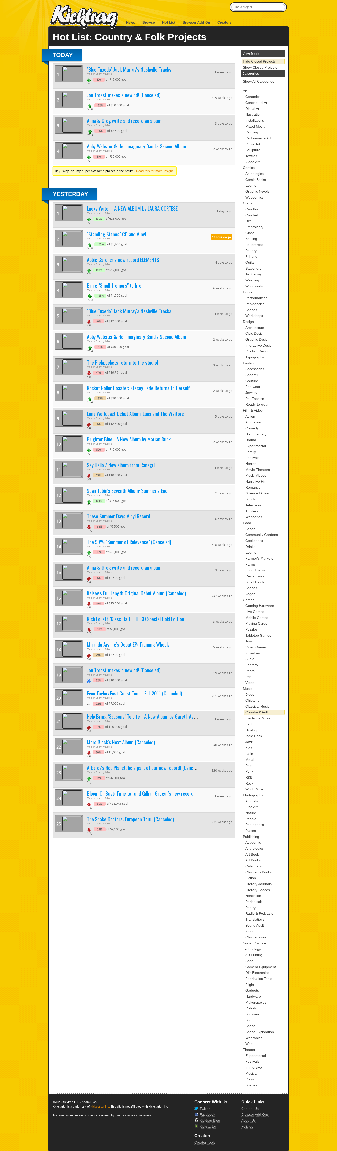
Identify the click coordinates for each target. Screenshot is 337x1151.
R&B (248, 777)
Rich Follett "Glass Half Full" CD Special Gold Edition (135, 618)
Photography (253, 795)
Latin (249, 754)
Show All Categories (258, 81)
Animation (253, 422)
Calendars (253, 866)
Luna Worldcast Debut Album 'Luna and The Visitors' (136, 413)
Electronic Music (258, 718)
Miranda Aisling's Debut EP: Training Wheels (128, 644)
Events (250, 185)
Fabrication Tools (258, 979)
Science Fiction (257, 493)
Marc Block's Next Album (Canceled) (121, 742)
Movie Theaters (257, 470)
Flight (249, 985)
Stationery (253, 268)
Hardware (253, 996)
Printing (251, 256)
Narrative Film (256, 481)
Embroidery (254, 227)
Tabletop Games (258, 635)
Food (247, 523)
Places (250, 831)
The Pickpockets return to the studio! (122, 362)
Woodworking (256, 286)
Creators (224, 22)
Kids (248, 748)
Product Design (257, 351)
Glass (249, 233)
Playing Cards (256, 623)
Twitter (205, 1109)
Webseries (253, 517)
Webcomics (254, 197)
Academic (253, 842)
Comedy (252, 428)
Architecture (254, 327)
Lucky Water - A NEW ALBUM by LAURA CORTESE (132, 208)
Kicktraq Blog (210, 1120)
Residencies (254, 304)
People (250, 819)
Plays (249, 1079)
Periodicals (253, 902)
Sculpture (252, 150)
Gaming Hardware (259, 606)
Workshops (254, 316)
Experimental (255, 446)
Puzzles (251, 629)
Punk (249, 771)
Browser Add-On (196, 22)
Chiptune (252, 700)
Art (245, 91)
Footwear (252, 387)
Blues (249, 694)
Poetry (250, 908)
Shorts (250, 499)
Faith (249, 724)
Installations (254, 120)
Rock (249, 783)
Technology (252, 949)
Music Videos (255, 475)
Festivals (252, 458)
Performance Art (258, 138)
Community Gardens (261, 535)
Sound (250, 1020)
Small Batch (254, 582)
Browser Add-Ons (255, 1114)
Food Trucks (255, 570)
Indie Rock (253, 736)
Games (248, 600)
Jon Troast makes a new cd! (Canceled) (123, 95)
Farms (250, 564)
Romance (253, 487)
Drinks (250, 546)
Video (249, 683)
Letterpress (254, 245)
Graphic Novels (257, 191)
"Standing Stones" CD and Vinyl (116, 234)
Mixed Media (255, 126)
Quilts (249, 262)
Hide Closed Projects (259, 61)
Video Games (256, 647)
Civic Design (255, 333)
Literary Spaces (257, 890)
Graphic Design (257, 339)
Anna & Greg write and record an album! (124, 120)
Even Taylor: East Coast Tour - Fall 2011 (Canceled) (134, 693)
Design (248, 322)
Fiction (250, 878)
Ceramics (252, 97)
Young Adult (254, 925)
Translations (254, 919)
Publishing (251, 837)
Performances (256, 298)
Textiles (251, 156)
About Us (248, 1120)
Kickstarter (208, 1126)
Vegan (250, 594)
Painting (251, 132)
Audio (249, 659)
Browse (148, 22)
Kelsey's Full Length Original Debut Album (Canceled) (136, 593)
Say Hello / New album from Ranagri (121, 465)
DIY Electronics (257, 973)
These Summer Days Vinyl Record (118, 516)
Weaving (252, 280)
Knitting (251, 239)
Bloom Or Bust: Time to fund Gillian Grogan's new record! (140, 793)
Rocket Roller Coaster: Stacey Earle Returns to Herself (138, 388)
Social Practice (254, 943)
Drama (250, 440)
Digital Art (252, 108)
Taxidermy (253, 274)
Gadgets (252, 990)
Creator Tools (204, 1142)
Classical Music (257, 706)
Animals (251, 801)
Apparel (251, 375)
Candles (251, 209)
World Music (255, 789)
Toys (249, 641)
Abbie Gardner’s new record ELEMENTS (123, 259)
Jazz (249, 742)
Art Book (252, 854)
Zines (249, 931)
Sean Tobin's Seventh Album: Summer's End (127, 490)
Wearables (253, 1038)
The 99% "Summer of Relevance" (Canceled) (129, 542)
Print (249, 677)
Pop (248, 765)
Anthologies (254, 174)
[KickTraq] (84, 17)
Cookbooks (254, 541)
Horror (250, 464)
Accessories (254, 369)
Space (250, 1026)
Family (250, 452)
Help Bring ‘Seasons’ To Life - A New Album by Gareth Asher (143, 716)
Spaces (251, 310)
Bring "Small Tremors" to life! (114, 285)
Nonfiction (253, 896)
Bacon (250, 529)
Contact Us (250, 1109)
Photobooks (254, 825)
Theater (249, 1050)
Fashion (249, 363)
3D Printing (254, 955)
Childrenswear (256, 937)
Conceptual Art (256, 103)
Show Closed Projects (260, 67)
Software (252, 1014)
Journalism (251, 653)
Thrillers (251, 511)
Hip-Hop (251, 730)
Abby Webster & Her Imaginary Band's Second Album (136, 146)
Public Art (252, 144)
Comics (249, 168)
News (130, 22)
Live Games (254, 612)
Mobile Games (256, 618)
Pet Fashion (254, 399)
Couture (251, 381)
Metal (249, 760)
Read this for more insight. (155, 171)
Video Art (252, 162)
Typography (254, 357)
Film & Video (253, 410)
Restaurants (254, 576)
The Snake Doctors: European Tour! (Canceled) (130, 819)
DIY (248, 221)
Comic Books (255, 180)
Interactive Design (259, 345)
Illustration (253, 114)
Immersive (253, 1067)
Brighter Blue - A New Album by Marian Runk (129, 439)
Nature (250, 813)
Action (250, 416)
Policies (247, 1126)
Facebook (207, 1114)
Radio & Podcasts (259, 913)
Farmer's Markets (259, 558)
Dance (248, 292)
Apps (249, 961)
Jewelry (251, 393)
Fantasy (251, 665)
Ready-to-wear (257, 404)
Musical (251, 1073)
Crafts (247, 203)
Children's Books (258, 872)
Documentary (255, 434)
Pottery (251, 251)
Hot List (168, 22)
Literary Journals (258, 884)
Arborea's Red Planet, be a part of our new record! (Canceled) (144, 767)
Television (253, 505)
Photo (250, 671)
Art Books (253, 860)
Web (249, 1044)
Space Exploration (259, 1032)
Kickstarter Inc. (100, 1106)
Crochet (251, 215)
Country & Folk (257, 712)
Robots (251, 1008)
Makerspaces (255, 1002)
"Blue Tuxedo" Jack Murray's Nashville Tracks (129, 69)
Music (247, 689)
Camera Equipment (260, 967)
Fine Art (251, 807)
